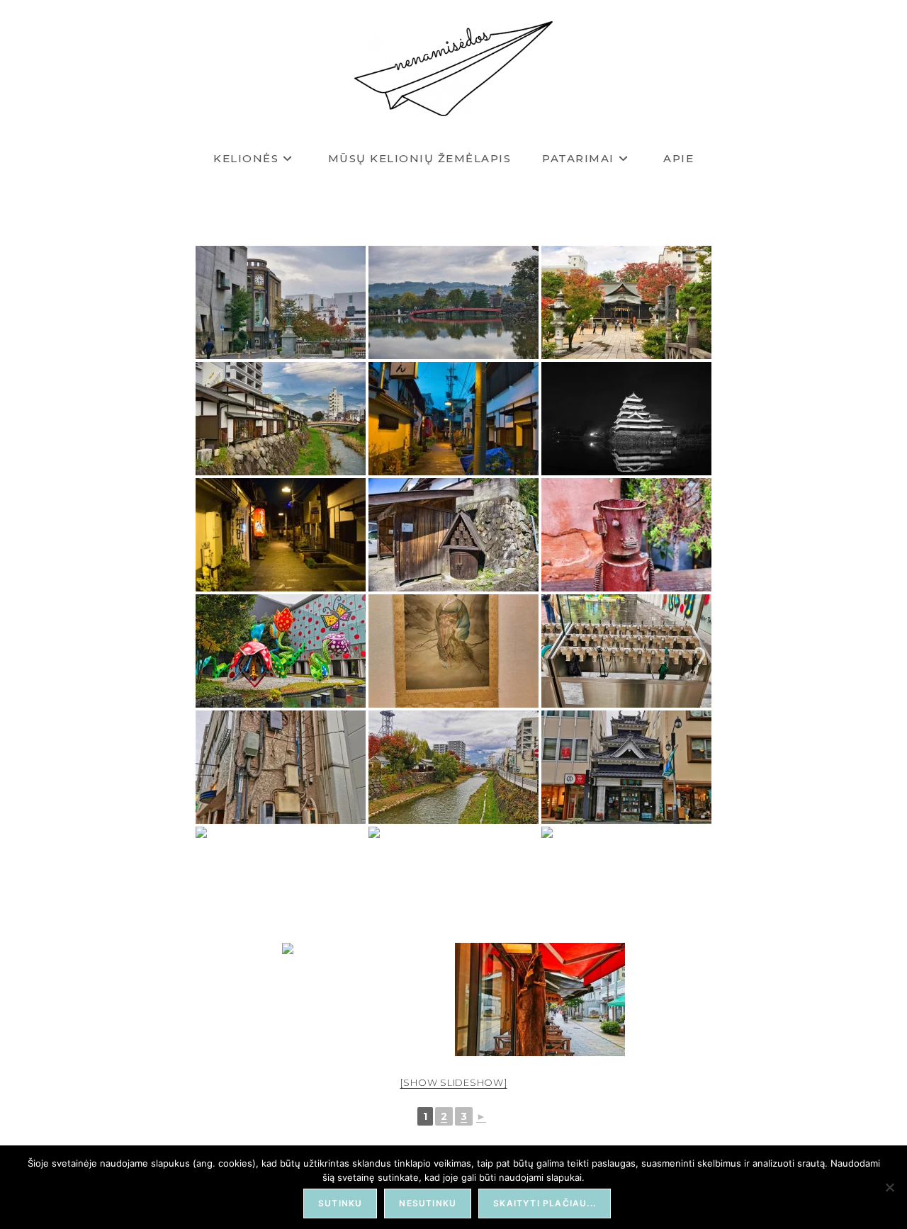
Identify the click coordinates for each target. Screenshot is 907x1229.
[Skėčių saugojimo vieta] (626, 651)
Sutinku (340, 1203)
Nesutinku (427, 1203)
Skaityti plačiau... (544, 1203)
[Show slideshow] (453, 1082)
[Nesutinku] (889, 1187)
